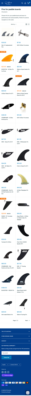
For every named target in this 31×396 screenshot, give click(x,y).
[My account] (25, 3)
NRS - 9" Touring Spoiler (21, 267)
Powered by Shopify (6, 392)
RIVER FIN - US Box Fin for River (8, 70)
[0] (28, 3)
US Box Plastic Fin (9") (7, 93)
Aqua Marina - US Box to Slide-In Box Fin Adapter (22, 217)
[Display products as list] (28, 24)
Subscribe (6, 357)
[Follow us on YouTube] (8, 372)
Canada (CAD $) (14, 364)
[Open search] (22, 3)
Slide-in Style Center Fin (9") (23, 70)
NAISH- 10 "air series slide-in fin (7, 217)
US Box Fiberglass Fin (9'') (22, 191)
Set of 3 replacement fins (7, 46)
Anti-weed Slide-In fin (7, 314)
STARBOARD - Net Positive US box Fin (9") (8, 267)
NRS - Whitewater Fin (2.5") (22, 142)
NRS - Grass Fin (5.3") (7, 142)
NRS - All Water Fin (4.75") (6, 166)
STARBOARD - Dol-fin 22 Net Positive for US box (7, 192)
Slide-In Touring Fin (22, 314)
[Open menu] (2, 3)
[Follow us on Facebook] (3, 372)
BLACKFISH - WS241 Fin (8, 290)
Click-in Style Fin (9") (22, 166)
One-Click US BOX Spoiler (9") (22, 242)
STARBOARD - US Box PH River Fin (7, 118)
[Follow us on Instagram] (5, 372)
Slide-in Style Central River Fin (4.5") (22, 94)
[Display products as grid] (26, 24)
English (3, 364)
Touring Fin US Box (6, 242)
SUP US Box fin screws (23, 45)
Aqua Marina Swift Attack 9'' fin (21, 291)
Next (26, 320)
